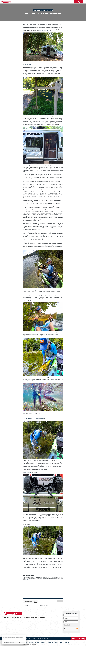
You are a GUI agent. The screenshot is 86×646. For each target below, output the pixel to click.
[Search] (84, 1)
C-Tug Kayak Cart (27, 472)
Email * (66, 621)
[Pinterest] (82, 639)
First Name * (67, 615)
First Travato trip (28, 64)
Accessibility (31, 642)
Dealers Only (44, 638)
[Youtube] (78, 639)
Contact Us (37, 642)
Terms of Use (67, 642)
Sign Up (67, 624)
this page (26, 579)
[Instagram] (80, 639)
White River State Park (43, 30)
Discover (58, 1)
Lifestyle (65, 1)
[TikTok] (84, 639)
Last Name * (67, 618)
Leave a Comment (26, 582)
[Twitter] (75, 639)
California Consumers (58, 642)
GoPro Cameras (27, 418)
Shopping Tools (51, 1)
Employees (36, 638)
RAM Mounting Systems (38, 418)
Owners (70, 1)
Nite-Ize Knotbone (43, 518)
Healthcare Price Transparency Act (47, 642)
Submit (60, 600)
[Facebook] (73, 639)
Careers (28, 638)
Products (43, 1)
